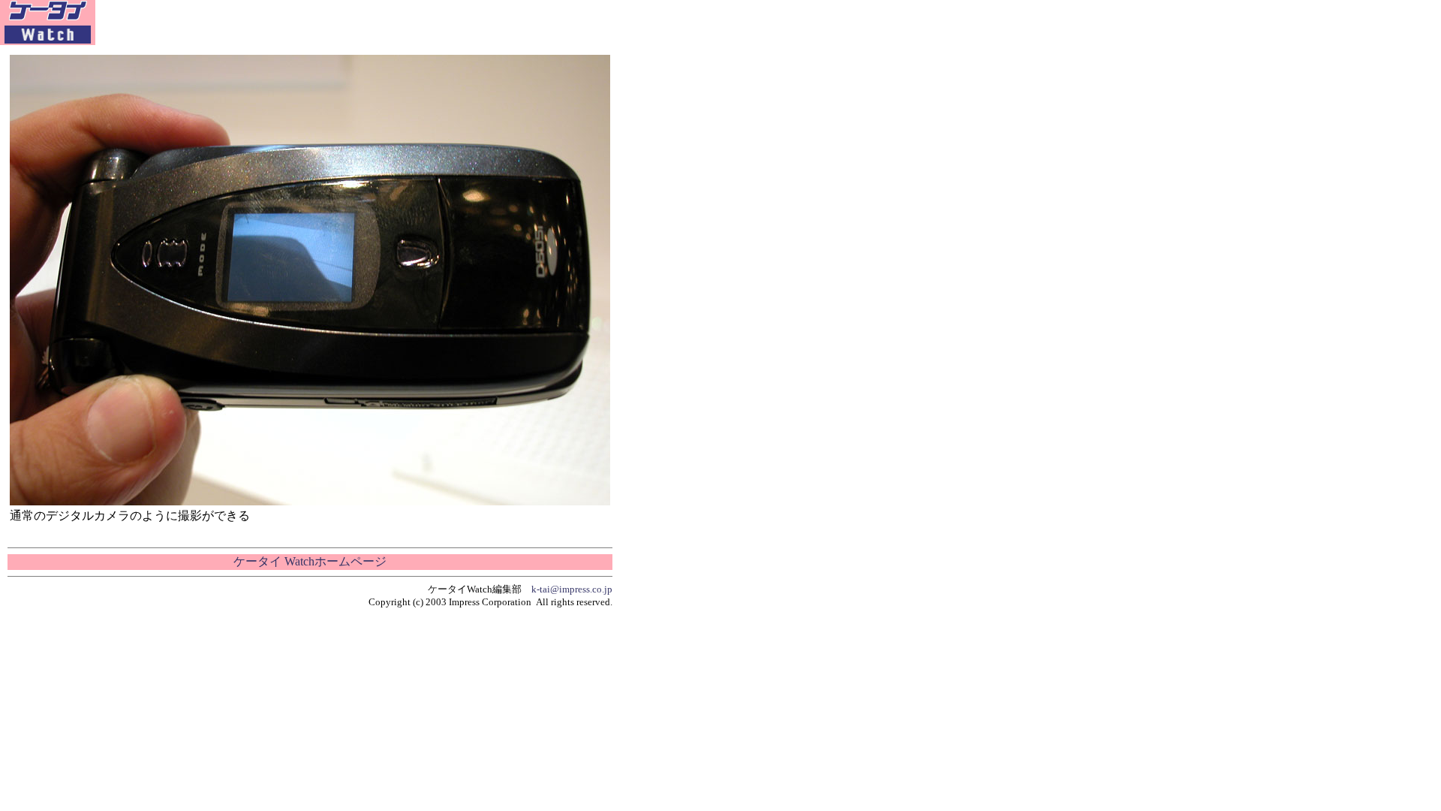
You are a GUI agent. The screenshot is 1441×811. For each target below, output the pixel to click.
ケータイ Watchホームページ (310, 561)
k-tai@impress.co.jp (571, 589)
